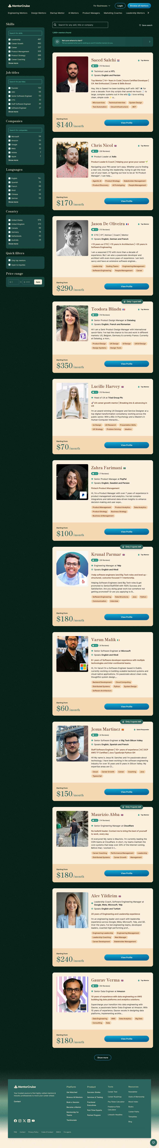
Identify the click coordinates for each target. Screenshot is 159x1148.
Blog (130, 1122)
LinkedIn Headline (115, 1115)
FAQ (15, 1132)
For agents (67, 1132)
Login (120, 5)
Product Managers (91, 13)
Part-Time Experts (94, 1110)
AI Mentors (73, 13)
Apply (38, 282)
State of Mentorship (136, 1097)
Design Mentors (38, 13)
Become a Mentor (74, 1107)
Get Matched (72, 1092)
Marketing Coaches (113, 13)
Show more (13, 63)
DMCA (58, 1132)
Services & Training (95, 1097)
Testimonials (72, 1120)
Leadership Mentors (135, 13)
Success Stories (93, 1092)
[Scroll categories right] (149, 13)
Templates (132, 1117)
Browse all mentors (139, 5)
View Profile (126, 123)
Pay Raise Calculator (116, 1102)
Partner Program (94, 1115)
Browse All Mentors (75, 1097)
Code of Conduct (47, 1132)
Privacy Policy (33, 1132)
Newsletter (132, 1092)
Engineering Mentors (17, 13)
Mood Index (133, 1102)
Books (130, 1107)
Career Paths (133, 1112)
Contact (17, 1101)
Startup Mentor (57, 13)
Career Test (112, 1092)
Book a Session (73, 1102)
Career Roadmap (115, 1097)
